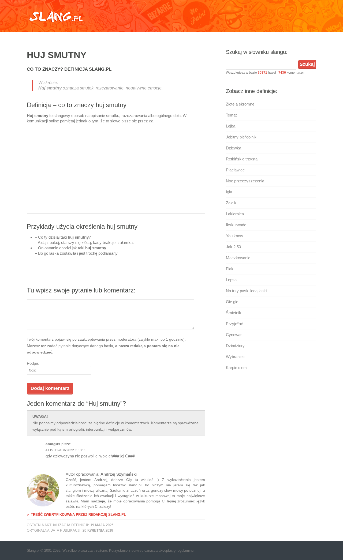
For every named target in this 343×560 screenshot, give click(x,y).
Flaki (230, 268)
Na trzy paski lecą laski (246, 290)
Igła (229, 192)
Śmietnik (233, 312)
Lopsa (231, 279)
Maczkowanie (238, 257)
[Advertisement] (116, 170)
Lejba (230, 126)
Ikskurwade (236, 225)
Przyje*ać (234, 323)
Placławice (235, 170)
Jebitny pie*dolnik (241, 137)
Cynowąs (234, 334)
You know (234, 236)
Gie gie (232, 301)
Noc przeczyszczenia (245, 181)
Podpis (33, 363)
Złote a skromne (240, 104)
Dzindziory (235, 345)
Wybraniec (235, 356)
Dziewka (233, 148)
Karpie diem (236, 367)
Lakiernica (235, 214)
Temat (231, 115)
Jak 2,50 (233, 247)
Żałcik (231, 203)
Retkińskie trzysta (242, 159)
